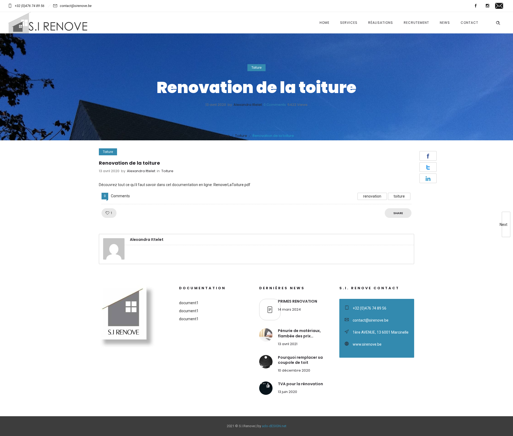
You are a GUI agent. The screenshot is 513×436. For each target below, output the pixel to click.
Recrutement (416, 22)
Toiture (241, 135)
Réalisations (380, 22)
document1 (189, 303)
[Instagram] (487, 6)
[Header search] (498, 23)
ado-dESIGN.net (274, 426)
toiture (399, 196)
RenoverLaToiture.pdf (231, 185)
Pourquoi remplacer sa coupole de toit (300, 360)
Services (348, 22)
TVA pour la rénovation (300, 384)
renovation (372, 196)
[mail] (499, 6)
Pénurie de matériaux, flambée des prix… (299, 333)
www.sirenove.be (367, 344)
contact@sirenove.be (76, 6)
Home (324, 22)
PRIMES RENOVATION (297, 301)
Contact (469, 22)
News (445, 22)
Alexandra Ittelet (248, 104)
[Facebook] (475, 6)
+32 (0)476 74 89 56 (29, 6)
